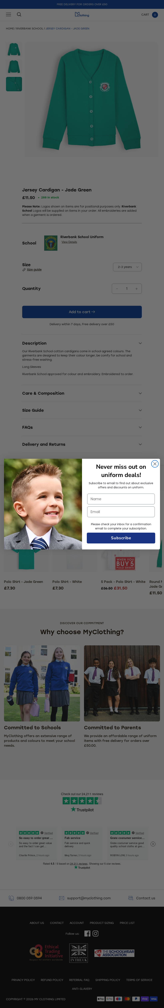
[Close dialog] (154, 463)
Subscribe (121, 538)
